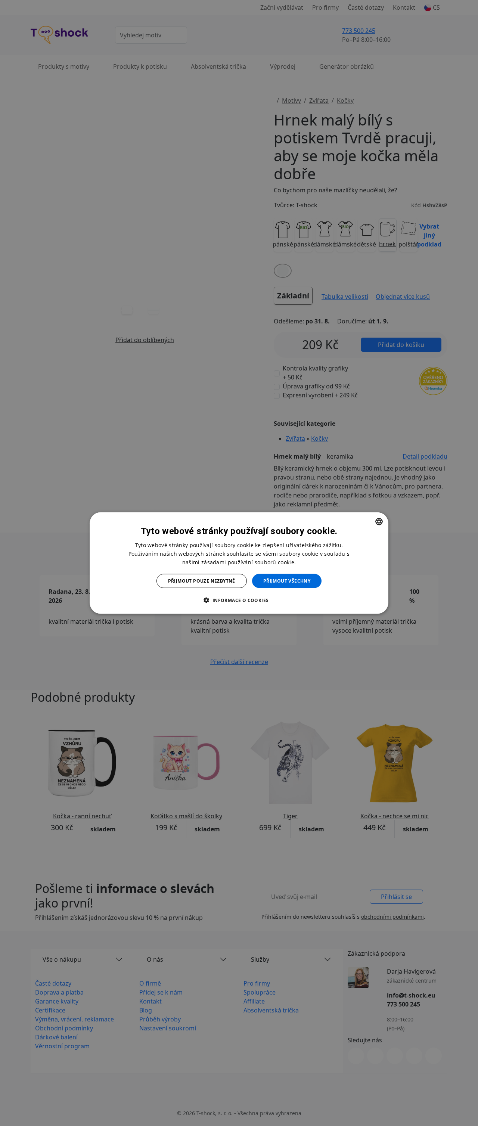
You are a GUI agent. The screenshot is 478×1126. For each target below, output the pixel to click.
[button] (239, 600)
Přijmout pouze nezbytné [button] (201, 581)
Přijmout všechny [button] (286, 581)
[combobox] (379, 521)
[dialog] (239, 563)
